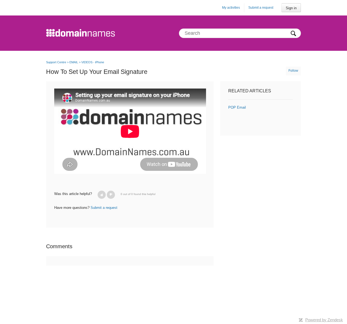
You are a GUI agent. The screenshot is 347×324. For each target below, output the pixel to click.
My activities (231, 8)
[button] (102, 195)
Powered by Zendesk (324, 319)
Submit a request (260, 8)
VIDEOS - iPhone (92, 62)
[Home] (80, 33)
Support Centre (56, 62)
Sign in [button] (291, 8)
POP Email (237, 107)
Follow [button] (293, 71)
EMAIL (73, 62)
